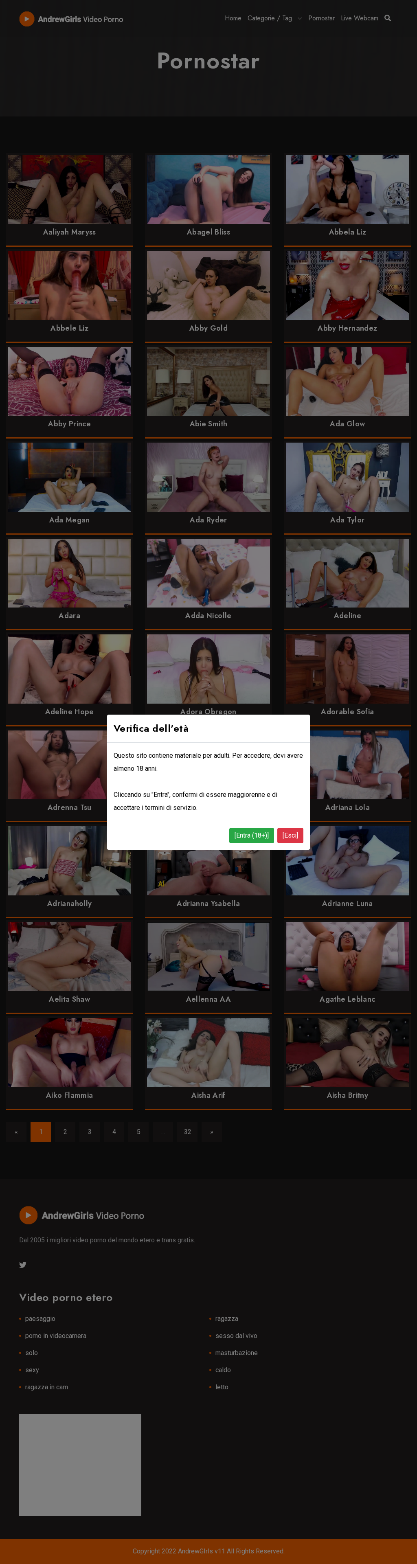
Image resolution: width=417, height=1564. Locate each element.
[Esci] (290, 835)
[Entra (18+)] (252, 835)
